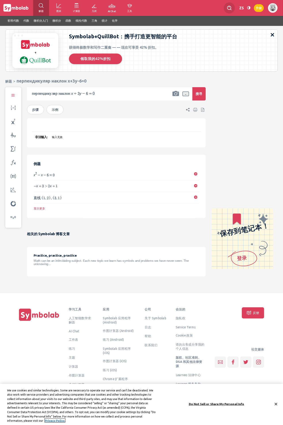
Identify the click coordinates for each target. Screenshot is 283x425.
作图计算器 (77, 375)
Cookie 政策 (184, 335)
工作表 (73, 339)
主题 (72, 357)
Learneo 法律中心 (188, 375)
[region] (141, 404)
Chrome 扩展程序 (115, 379)
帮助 (148, 336)
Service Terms (186, 327)
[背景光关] (248, 8)
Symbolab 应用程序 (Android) (117, 320)
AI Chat (74, 331)
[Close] (276, 404)
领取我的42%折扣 (95, 59)
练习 (72, 348)
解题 (8, 81)
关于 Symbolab (155, 318)
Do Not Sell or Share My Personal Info (216, 404)
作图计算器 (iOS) (114, 361)
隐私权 (180, 318)
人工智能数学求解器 (80, 320)
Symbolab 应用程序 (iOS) (117, 351)
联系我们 (151, 345)
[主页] (39, 321)
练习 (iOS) (110, 370)
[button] (175, 96)
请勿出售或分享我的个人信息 (190, 346)
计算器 (73, 366)
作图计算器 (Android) (118, 331)
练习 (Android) (113, 339)
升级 (259, 7)
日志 (148, 327)
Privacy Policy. (55, 420)
